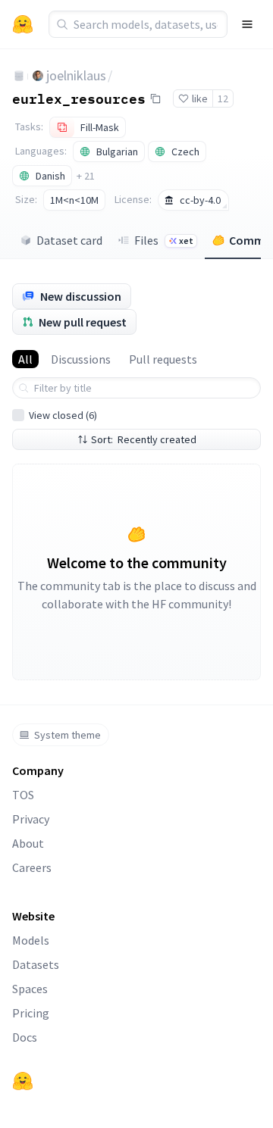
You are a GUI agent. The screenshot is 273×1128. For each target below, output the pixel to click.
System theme (67, 735)
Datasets (35, 964)
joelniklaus (76, 75)
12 (223, 98)
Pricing (30, 1012)
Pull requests (163, 359)
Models (30, 940)
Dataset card (69, 240)
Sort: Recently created (143, 439)
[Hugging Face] (22, 1081)
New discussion (80, 296)
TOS (23, 794)
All (25, 359)
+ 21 (86, 176)
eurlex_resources (79, 97)
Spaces (30, 988)
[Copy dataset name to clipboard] (155, 98)
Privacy (30, 818)
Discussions (81, 359)
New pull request (83, 322)
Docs (24, 1037)
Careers (32, 867)
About (28, 843)
